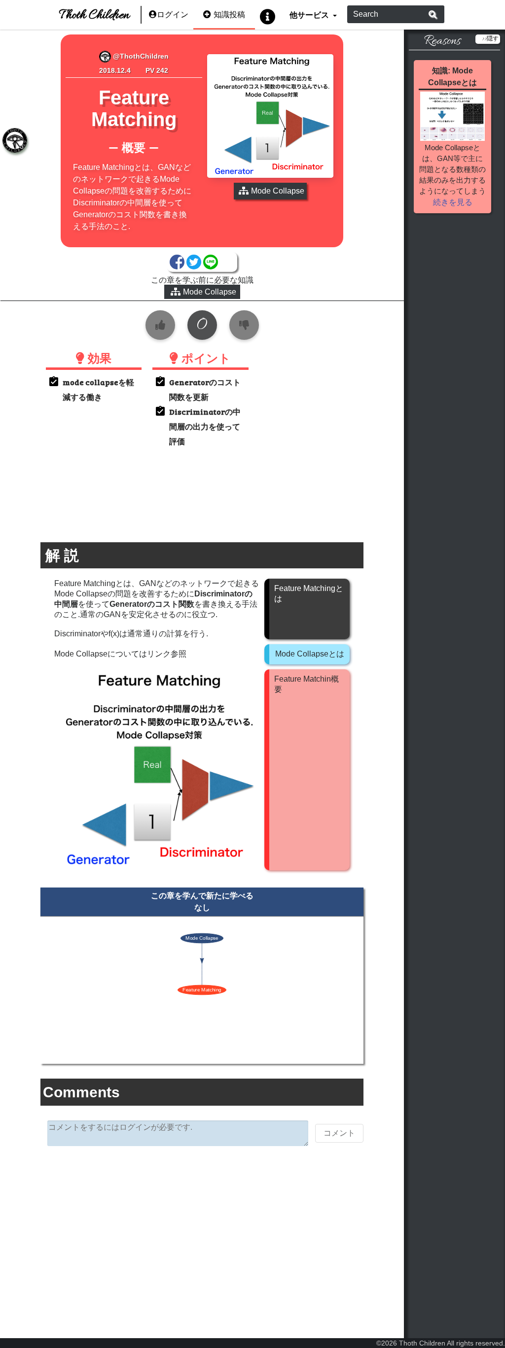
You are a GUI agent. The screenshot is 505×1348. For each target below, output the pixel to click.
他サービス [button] (309, 14)
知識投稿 (229, 14)
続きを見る (452, 202)
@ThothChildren (140, 56)
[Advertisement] (202, 1230)
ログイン (172, 14)
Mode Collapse (209, 292)
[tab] (14, 140)
